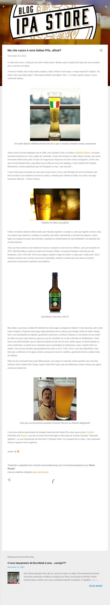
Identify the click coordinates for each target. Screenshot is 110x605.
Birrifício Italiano (83, 153)
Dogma (24, 435)
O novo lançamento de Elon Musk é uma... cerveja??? (37, 563)
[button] (100, 51)
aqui (34, 472)
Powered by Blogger (57, 598)
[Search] (106, 7)
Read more (95, 586)
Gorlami (90, 432)
